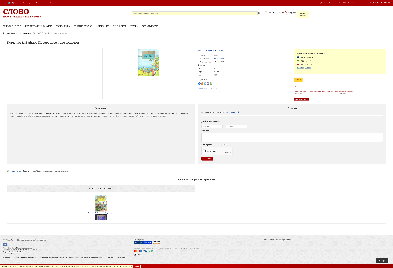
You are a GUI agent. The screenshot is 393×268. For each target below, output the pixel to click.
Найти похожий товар (301, 99)
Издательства (150, 26)
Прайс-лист (119, 26)
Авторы (134, 26)
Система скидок (83, 26)
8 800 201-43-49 (346, 3)
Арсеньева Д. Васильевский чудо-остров (101, 213)
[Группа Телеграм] (13, 3)
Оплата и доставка (29, 3)
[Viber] (208, 83)
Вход (271, 13)
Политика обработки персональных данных (84, 257)
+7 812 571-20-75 (373, 3)
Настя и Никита (219, 58)
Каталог (6, 257)
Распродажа (63, 26)
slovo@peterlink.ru (9, 254)
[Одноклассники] (202, 83)
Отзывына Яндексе (303, 14)
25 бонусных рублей (231, 112)
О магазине (18, 3)
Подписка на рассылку (38, 26)
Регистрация (279, 13)
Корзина (292, 13)
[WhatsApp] (211, 83)
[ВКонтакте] (199, 83)
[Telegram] (205, 83)
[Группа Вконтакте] (9, 3)
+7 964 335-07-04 (384, 3)
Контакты (39, 3)
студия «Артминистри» (284, 239)
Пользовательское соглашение (51, 257)
